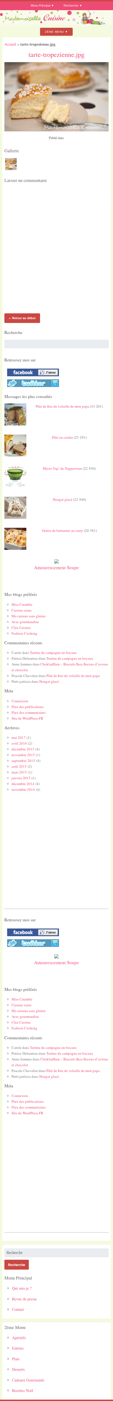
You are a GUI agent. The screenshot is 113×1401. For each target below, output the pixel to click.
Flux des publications (28, 706)
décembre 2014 (23, 783)
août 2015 (19, 766)
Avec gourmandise (25, 621)
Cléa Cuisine (21, 627)
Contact (18, 1309)
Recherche (71, 5)
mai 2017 (19, 737)
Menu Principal (40, 5)
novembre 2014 (23, 789)
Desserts (18, 1369)
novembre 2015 (23, 754)
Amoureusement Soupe (56, 567)
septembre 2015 (23, 760)
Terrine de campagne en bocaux (53, 652)
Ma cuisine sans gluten (29, 616)
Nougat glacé (62, 499)
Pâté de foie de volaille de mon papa (62, 406)
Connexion (20, 700)
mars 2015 (19, 772)
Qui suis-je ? (22, 1288)
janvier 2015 (21, 777)
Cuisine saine (22, 610)
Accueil (10, 44)
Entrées (18, 1348)
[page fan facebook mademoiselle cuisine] (31, 376)
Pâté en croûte (62, 437)
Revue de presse (24, 1298)
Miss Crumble (22, 604)
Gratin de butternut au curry (62, 530)
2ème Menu (54, 31)
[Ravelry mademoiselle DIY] (31, 387)
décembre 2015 (23, 749)
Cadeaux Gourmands (28, 1380)
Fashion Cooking (24, 633)
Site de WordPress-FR (27, 718)
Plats (15, 1358)
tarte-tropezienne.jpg (56, 54)
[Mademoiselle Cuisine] (56, 23)
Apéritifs (19, 1337)
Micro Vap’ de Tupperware (62, 468)
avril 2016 (19, 743)
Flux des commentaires (29, 712)
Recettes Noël (22, 1390)
